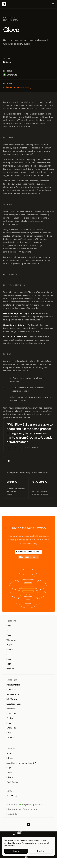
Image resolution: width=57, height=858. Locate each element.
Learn (8, 723)
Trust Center (12, 782)
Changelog (11, 728)
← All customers (10, 18)
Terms (9, 772)
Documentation (13, 685)
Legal (8, 768)
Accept (16, 851)
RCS (8, 654)
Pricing (9, 758)
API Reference (12, 694)
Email (8, 626)
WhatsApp (11, 640)
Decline (40, 851)
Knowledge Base (13, 704)
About (9, 753)
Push (8, 659)
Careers (10, 737)
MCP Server (11, 699)
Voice (8, 635)
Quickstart (11, 690)
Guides (9, 718)
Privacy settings (13, 809)
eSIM (8, 664)
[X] (7, 796)
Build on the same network (28, 552)
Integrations (11, 709)
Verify (9, 645)
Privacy (9, 777)
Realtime (10, 669)
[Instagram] (16, 796)
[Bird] (4, 4)
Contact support (30, 809)
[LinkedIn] (12, 796)
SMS (8, 631)
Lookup (9, 650)
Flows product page (28, 557)
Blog (8, 733)
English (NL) (11, 814)
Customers (11, 713)
